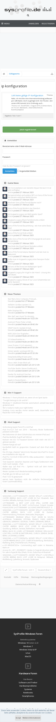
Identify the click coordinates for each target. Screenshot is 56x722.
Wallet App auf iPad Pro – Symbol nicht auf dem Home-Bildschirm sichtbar (28, 467)
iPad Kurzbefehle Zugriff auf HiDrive (17, 437)
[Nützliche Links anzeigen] (52, 74)
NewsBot (11, 301)
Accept (18, 718)
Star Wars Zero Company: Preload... (22, 299)
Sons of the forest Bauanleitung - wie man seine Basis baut (29, 226)
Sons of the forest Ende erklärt (20, 233)
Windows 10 (23, 643)
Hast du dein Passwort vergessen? (16, 166)
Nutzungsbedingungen (42, 577)
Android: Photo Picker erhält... (20, 322)
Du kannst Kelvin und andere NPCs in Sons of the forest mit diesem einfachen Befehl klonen (30, 196)
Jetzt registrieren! (28, 129)
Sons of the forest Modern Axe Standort (24, 208)
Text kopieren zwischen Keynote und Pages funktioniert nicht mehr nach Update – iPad (28, 463)
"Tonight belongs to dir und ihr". (16, 400)
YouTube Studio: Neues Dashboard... (23, 368)
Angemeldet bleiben (27, 171)
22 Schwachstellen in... (17, 339)
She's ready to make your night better (18, 408)
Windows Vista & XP (28, 649)
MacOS (28, 656)
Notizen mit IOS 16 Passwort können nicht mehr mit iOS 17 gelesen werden (28, 440)
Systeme (28, 689)
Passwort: (6, 157)
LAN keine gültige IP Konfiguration (27, 95)
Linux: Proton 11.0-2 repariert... (20, 345)
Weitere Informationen (31, 718)
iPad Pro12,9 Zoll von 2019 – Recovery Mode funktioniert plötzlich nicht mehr (28, 430)
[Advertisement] (28, 50)
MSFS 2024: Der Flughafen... (19, 333)
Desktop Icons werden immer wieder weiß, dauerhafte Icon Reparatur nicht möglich (28, 411)
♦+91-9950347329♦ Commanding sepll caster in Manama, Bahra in (28, 546)
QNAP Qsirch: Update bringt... (20, 328)
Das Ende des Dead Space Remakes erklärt (25, 246)
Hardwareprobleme (28, 686)
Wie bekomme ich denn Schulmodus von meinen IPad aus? (26, 434)
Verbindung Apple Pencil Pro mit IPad (18, 427)
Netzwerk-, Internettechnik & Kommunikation (27, 109)
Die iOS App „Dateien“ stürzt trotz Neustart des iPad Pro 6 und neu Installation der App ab (28, 453)
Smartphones (28, 696)
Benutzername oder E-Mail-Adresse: (17, 146)
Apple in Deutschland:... (17, 380)
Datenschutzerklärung (26, 584)
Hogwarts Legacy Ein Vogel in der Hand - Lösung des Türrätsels (29, 273)
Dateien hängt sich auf (12, 444)
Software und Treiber (28, 682)
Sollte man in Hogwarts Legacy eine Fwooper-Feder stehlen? (29, 260)
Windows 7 (28, 646)
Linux (28, 653)
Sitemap (25, 577)
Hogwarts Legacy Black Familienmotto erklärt (26, 220)
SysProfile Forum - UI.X (22, 570)
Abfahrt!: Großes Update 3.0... (20, 304)
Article (10, 192)
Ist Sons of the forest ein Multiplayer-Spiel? (25, 266)
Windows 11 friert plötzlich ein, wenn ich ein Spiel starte (25, 397)
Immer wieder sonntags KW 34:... (21, 351)
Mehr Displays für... (15, 310)
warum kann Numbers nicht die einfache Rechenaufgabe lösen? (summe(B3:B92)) (28, 480)
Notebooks (28, 692)
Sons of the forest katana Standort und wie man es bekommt (28, 253)
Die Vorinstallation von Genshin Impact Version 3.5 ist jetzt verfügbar (29, 189)
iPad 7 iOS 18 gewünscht (12, 477)
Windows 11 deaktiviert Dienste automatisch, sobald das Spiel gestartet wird (28, 404)
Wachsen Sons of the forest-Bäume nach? (24, 202)
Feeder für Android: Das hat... (20, 374)
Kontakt (7, 577)
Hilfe (16, 577)
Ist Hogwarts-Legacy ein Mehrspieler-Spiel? (25, 214)
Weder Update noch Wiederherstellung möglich (22, 471)
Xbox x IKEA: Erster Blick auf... (19, 363)
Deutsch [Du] (43, 570)
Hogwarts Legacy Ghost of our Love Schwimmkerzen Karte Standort (29, 281)
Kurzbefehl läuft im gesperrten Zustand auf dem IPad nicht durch (28, 448)
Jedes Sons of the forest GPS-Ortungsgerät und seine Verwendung (29, 240)
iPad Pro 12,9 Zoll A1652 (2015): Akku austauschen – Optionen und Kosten (28, 458)
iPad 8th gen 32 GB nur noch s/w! (16, 474)
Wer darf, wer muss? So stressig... (21, 316)
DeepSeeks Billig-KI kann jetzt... (20, 357)
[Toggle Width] (6, 570)
